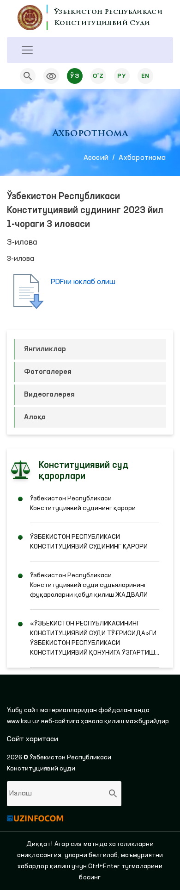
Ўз (74, 76)
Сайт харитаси (32, 739)
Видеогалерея (49, 394)
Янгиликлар (45, 349)
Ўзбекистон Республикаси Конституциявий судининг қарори (83, 503)
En (145, 76)
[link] (51, 76)
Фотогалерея (48, 372)
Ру (121, 76)
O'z (98, 76)
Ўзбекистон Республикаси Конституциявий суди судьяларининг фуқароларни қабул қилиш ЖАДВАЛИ (89, 585)
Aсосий (96, 158)
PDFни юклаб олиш (83, 282)
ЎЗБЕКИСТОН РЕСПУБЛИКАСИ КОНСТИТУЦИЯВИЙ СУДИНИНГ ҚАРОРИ (89, 542)
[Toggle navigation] (27, 50)
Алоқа (35, 417)
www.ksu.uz (24, 721)
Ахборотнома (142, 158)
